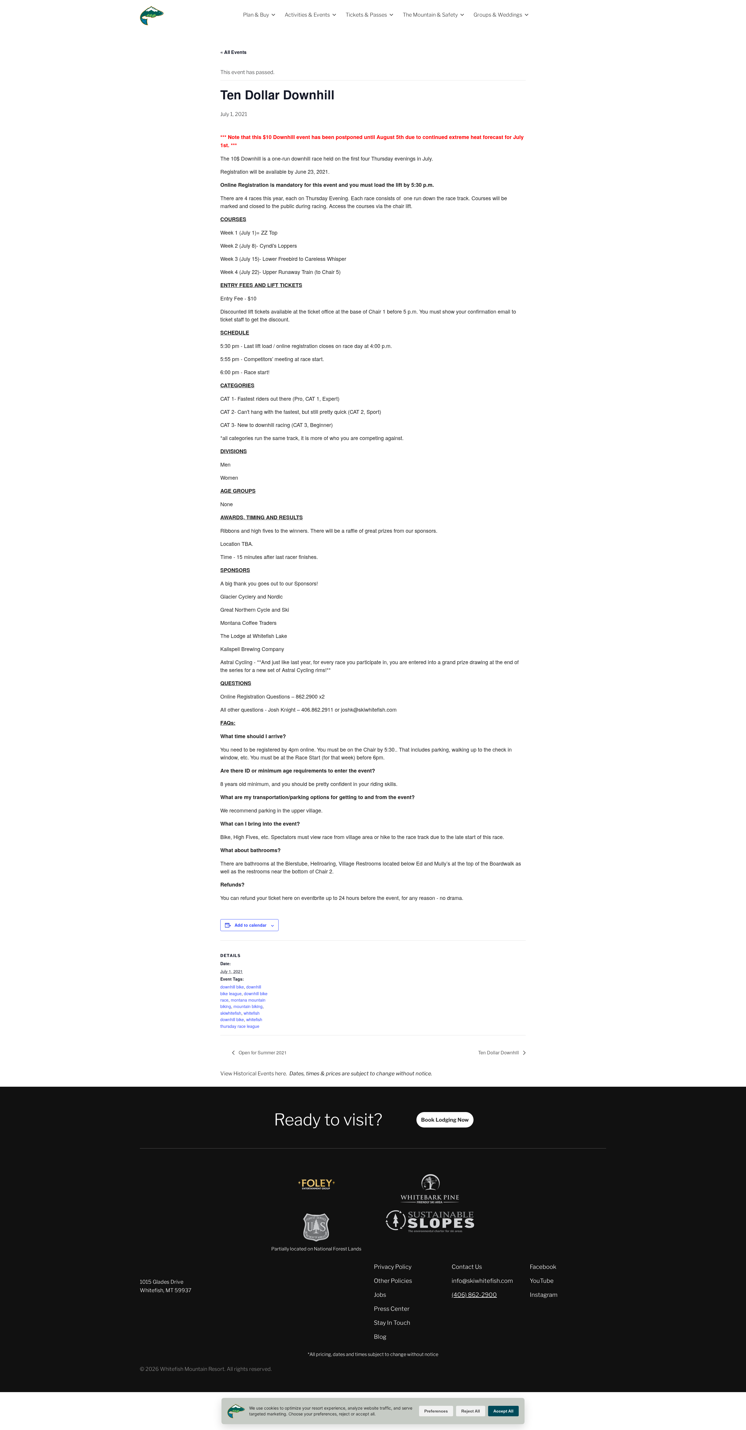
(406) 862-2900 (474, 1294)
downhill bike (232, 987)
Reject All (470, 1411)
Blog (380, 1336)
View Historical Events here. (253, 1073)
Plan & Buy (256, 15)
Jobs (380, 1294)
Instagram (543, 1294)
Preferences (436, 1411)
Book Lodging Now (445, 1120)
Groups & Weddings (498, 15)
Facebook (543, 1266)
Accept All (503, 1411)
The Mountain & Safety (430, 15)
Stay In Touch (392, 1322)
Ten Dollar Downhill (499, 1052)
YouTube (542, 1280)
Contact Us (467, 1266)
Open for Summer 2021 (262, 1052)
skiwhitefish (230, 1013)
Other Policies (393, 1280)
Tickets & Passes (366, 15)
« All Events (233, 52)
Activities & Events (307, 15)
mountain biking (248, 1006)
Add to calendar (250, 925)
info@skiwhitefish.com (482, 1280)
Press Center (391, 1308)
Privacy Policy (392, 1266)
